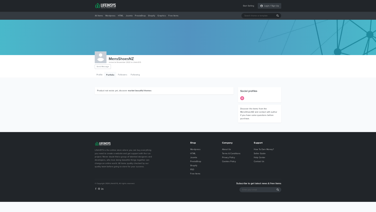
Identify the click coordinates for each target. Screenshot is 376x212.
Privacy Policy (228, 157)
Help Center (259, 157)
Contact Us (259, 161)
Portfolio (110, 75)
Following (135, 74)
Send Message (103, 67)
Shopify (151, 15)
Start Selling (248, 6)
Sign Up (275, 6)
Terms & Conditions (231, 153)
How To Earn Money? (264, 149)
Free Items (173, 15)
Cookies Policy (229, 161)
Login (267, 6)
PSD (192, 169)
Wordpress (110, 15)
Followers (122, 74)
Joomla (129, 15)
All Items (99, 15)
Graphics (161, 15)
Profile (99, 74)
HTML (120, 15)
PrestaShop (140, 15)
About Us (226, 149)
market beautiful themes (139, 90)
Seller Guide (260, 153)
